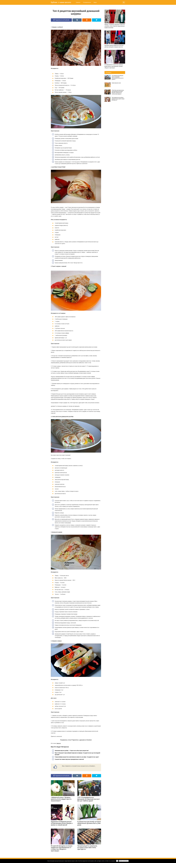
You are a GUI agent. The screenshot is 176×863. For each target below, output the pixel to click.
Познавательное (87, 2)
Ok (117, 860)
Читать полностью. (124, 860)
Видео (95, 2)
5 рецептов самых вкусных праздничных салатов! (69, 759)
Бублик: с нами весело (61, 2)
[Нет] (174, 861)
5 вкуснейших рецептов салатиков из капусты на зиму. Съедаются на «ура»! (77, 757)
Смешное (78, 2)
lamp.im (59, 743)
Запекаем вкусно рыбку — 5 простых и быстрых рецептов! (72, 750)
